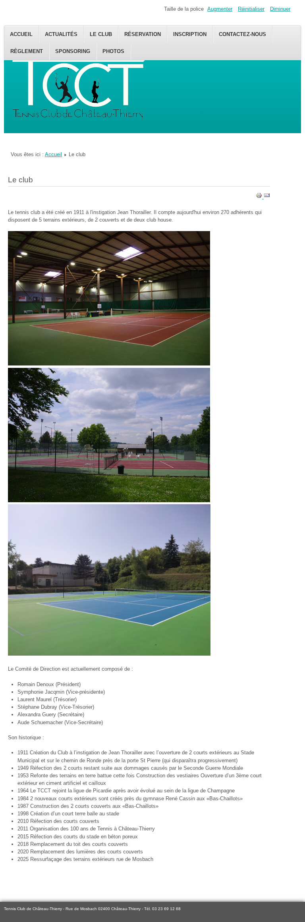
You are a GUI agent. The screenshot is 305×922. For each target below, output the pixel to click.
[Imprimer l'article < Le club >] (260, 197)
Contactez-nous (242, 34)
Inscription (190, 34)
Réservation (142, 34)
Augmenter (219, 9)
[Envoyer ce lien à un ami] (267, 197)
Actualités (61, 34)
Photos (113, 51)
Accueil (21, 34)
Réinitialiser (251, 9)
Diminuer (280, 9)
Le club (101, 34)
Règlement (26, 51)
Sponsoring (72, 51)
